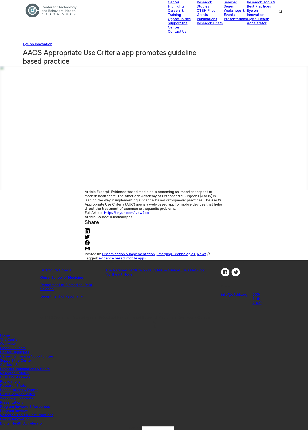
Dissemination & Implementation (128, 254)
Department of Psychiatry (61, 296)
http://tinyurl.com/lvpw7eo (126, 213)
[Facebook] (225, 275)
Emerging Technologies (176, 254)
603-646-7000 (256, 298)
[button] (9, 339)
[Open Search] (280, 11)
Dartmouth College (55, 270)
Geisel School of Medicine (61, 277)
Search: (135, 428)
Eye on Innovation (37, 44)
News (201, 254)
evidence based (112, 258)
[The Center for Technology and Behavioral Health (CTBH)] (97, 10)
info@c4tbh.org (234, 294)
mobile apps (136, 258)
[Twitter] (236, 275)
